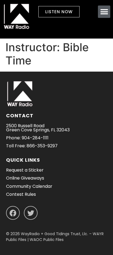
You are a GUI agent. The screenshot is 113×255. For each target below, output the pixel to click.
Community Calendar (29, 186)
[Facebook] (13, 213)
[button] (104, 12)
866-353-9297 (42, 146)
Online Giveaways (25, 178)
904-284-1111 (35, 138)
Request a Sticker (25, 170)
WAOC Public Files (47, 239)
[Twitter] (31, 213)
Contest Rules (21, 194)
